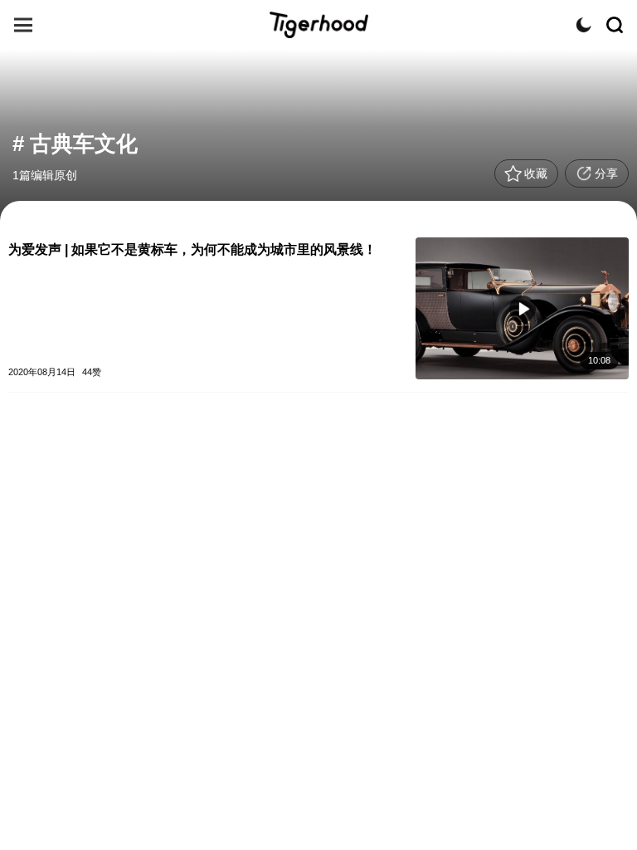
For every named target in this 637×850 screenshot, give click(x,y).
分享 (606, 173)
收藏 (535, 173)
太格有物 (318, 25)
